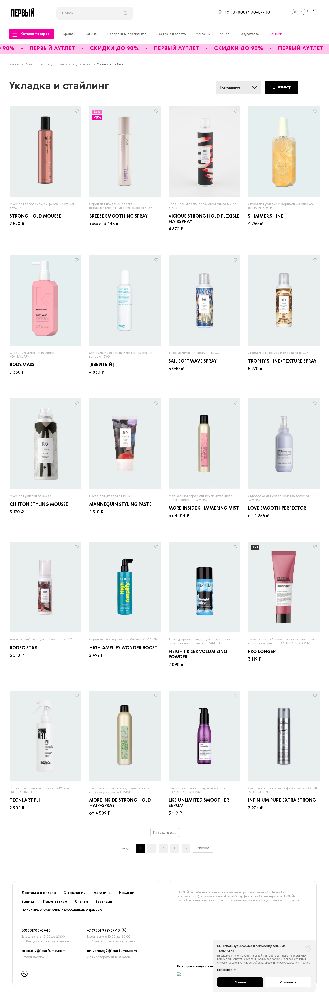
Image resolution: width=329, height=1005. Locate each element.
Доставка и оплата (171, 34)
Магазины (203, 34)
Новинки (91, 34)
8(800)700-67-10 (36, 930)
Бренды (69, 34)
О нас (224, 34)
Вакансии (103, 902)
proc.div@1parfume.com (43, 951)
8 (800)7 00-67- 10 (251, 12)
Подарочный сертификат (126, 34)
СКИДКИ (275, 34)
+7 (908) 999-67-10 (103, 930)
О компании (74, 893)
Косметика (62, 64)
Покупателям (249, 34)
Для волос (83, 64)
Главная (14, 64)
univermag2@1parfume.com (112, 951)
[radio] (45, 151)
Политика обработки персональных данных (61, 910)
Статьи (81, 902)
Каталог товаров (35, 34)
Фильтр (284, 87)
